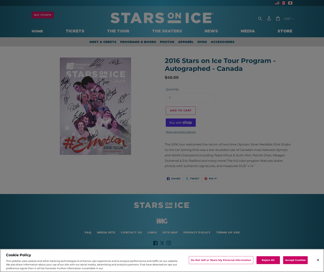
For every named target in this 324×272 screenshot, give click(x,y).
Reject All (268, 260)
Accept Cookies (295, 260)
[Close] (318, 260)
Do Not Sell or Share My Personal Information (221, 260)
